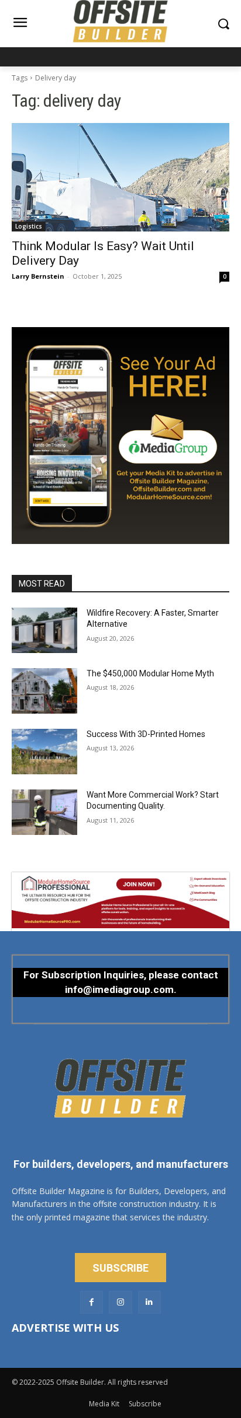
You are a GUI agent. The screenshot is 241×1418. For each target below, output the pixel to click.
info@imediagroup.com (119, 989)
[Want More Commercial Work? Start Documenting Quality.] (44, 812)
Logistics (28, 226)
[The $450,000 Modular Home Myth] (44, 691)
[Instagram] (120, 1302)
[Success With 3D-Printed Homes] (44, 751)
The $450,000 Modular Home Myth (150, 673)
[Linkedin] (149, 1302)
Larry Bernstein (38, 276)
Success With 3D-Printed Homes (146, 734)
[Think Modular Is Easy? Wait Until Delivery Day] (120, 177)
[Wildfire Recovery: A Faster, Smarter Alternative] (44, 630)
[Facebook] (91, 1302)
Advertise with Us (65, 1328)
